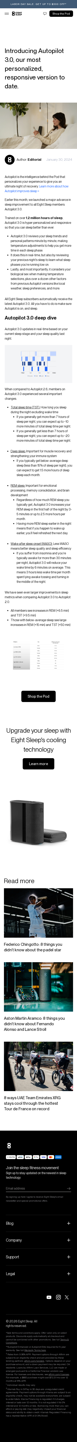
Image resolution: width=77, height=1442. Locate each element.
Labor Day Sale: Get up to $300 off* (39, 4)
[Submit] (68, 1188)
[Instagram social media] (58, 1297)
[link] (17, 13)
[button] (6, 13)
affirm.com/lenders (34, 1361)
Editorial (34, 160)
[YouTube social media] (49, 1297)
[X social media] (68, 1297)
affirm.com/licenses (59, 1374)
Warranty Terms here (35, 1350)
